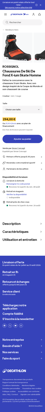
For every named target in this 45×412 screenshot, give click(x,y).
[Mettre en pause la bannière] (36, 5)
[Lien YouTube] (16, 326)
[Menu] (5, 14)
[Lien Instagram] (21, 326)
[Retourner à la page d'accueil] (19, 14)
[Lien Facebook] (4, 326)
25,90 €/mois (11, 123)
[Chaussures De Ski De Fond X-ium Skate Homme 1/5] (17, 48)
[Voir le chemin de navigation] (3, 30)
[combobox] (22, 109)
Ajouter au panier (22, 139)
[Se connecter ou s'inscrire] (33, 14)
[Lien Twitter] (10, 326)
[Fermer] (40, 5)
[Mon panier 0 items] (39, 14)
